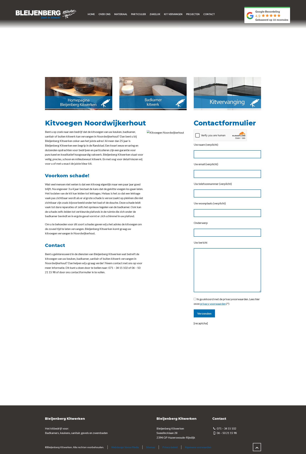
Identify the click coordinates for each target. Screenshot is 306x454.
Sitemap (150, 447)
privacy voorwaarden (213, 303)
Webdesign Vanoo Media (125, 447)
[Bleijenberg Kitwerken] (45, 14)
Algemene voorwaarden (198, 447)
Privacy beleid (170, 447)
